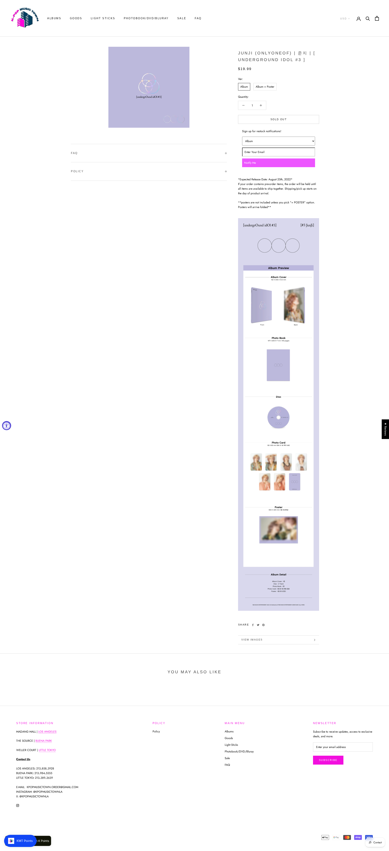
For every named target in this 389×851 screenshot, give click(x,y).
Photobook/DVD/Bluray (146, 18)
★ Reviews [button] (386, 429)
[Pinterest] (263, 625)
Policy (77, 171)
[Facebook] (253, 625)
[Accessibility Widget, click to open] (6, 425)
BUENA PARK (43, 741)
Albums (54, 18)
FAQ (198, 18)
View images (252, 639)
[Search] (368, 18)
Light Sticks (103, 18)
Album (244, 87)
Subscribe (328, 760)
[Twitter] (258, 625)
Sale (181, 18)
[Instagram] (17, 805)
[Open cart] (377, 18)
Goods (76, 18)
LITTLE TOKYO (47, 750)
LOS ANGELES (47, 732)
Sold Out (278, 119)
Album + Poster (265, 87)
